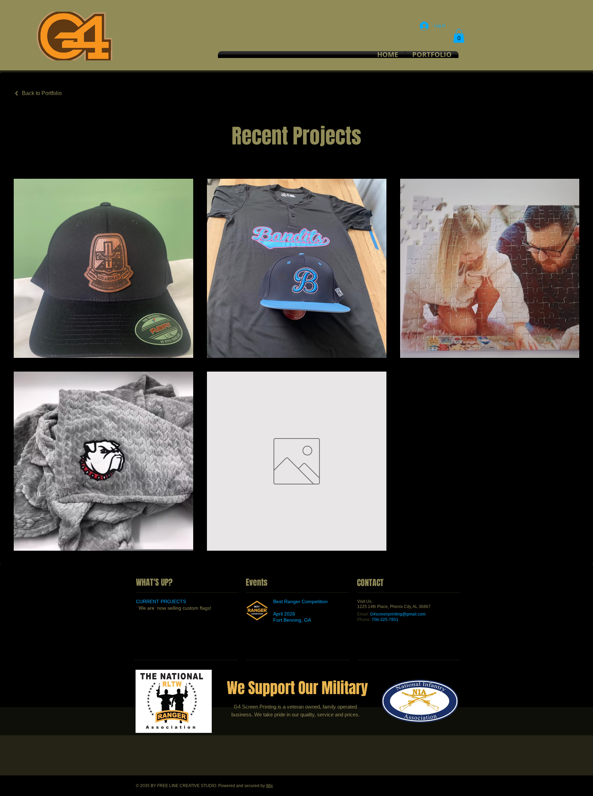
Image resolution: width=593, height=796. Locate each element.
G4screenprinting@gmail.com (398, 614)
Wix (269, 785)
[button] (459, 36)
